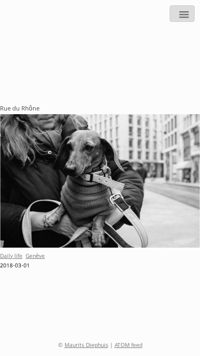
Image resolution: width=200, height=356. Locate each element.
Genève (35, 257)
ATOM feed (128, 346)
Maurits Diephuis (86, 346)
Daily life (11, 257)
